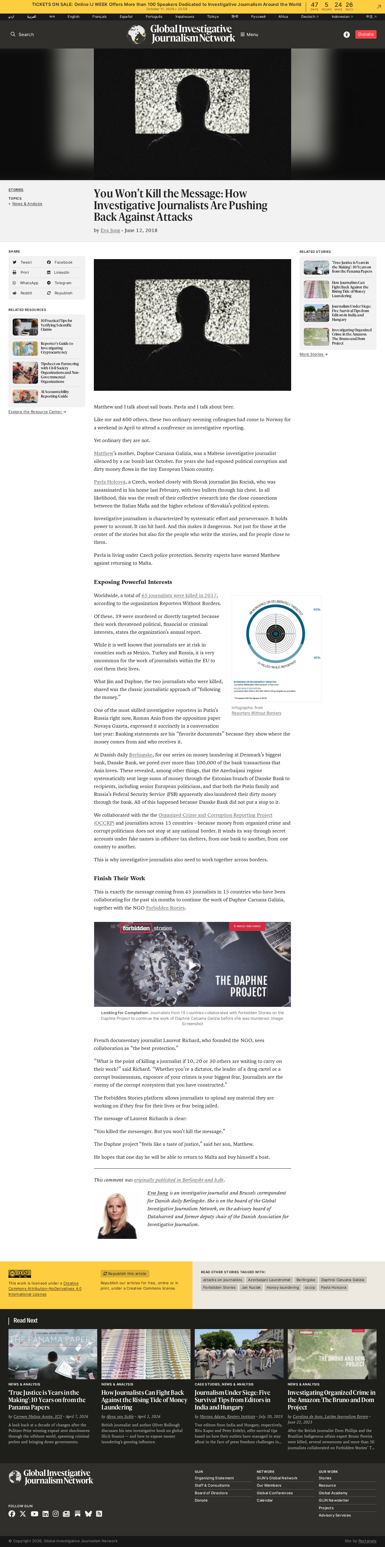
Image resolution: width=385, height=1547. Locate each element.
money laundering (283, 1287)
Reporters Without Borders (256, 712)
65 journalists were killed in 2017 (178, 595)
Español (126, 16)
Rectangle (368, 1541)
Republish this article (127, 1273)
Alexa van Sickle (120, 1416)
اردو (11, 16)
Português (154, 16)
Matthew (103, 453)
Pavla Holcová (109, 482)
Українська (184, 16)
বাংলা (52, 16)
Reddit (25, 293)
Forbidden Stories (165, 908)
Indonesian (341, 16)
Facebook (63, 262)
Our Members (269, 1485)
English (73, 16)
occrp (310, 1287)
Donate (366, 34)
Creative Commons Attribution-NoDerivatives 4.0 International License (45, 1288)
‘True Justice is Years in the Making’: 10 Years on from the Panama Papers (47, 1400)
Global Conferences (275, 1493)
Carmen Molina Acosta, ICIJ (38, 1416)
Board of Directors (211, 1493)
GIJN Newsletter (334, 1500)
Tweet (25, 262)
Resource (327, 1485)
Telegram (62, 283)
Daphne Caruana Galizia (342, 1279)
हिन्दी (235, 16)
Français (99, 16)
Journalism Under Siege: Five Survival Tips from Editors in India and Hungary (233, 1400)
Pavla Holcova (333, 1287)
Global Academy (333, 1493)
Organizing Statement (214, 1478)
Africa (283, 16)
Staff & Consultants (212, 1485)
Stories (15, 190)
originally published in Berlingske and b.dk (178, 1180)
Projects (326, 1508)
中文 (370, 16)
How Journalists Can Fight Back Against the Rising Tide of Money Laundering (144, 1400)
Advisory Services (335, 1515)
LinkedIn (61, 272)
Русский (258, 16)
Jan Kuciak (251, 1287)
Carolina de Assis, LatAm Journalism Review (330, 1416)
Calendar (265, 1500)
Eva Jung (110, 230)
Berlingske (140, 755)
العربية (31, 16)
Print (24, 272)
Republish (63, 293)
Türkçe (213, 16)
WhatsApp (28, 283)
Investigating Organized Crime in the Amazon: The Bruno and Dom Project (332, 1400)
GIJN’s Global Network (277, 1478)
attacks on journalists (222, 1279)
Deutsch (308, 16)
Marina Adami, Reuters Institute (227, 1416)
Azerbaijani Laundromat (269, 1279)
